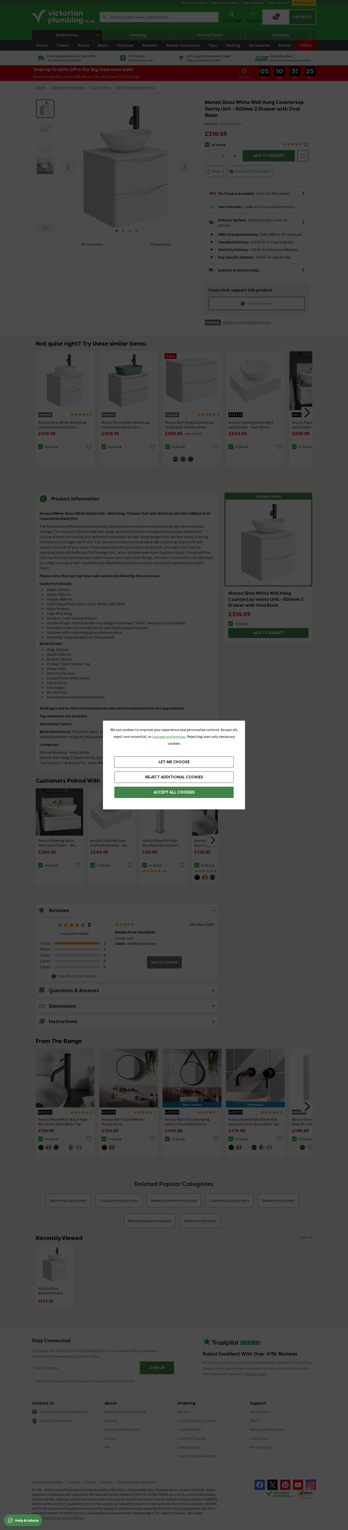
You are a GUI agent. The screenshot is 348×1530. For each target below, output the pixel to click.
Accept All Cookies (174, 792)
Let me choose (174, 761)
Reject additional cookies (174, 777)
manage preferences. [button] (169, 736)
